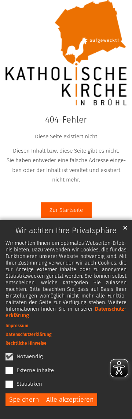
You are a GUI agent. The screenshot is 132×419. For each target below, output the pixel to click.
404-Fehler (66, 120)
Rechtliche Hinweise (26, 343)
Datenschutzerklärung (29, 334)
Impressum (17, 325)
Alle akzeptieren (70, 400)
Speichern (24, 400)
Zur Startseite (66, 209)
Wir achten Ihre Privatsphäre (66, 230)
